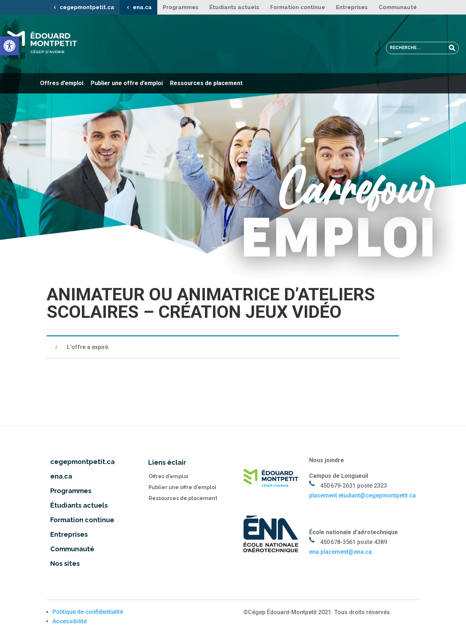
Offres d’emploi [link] (61, 83)
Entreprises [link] (352, 7)
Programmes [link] (180, 7)
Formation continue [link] (297, 7)
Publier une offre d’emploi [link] (127, 83)
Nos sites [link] (65, 563)
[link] (9, 45)
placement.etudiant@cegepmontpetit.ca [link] (362, 495)
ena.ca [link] (142, 7)
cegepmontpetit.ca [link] (87, 7)
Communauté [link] (398, 7)
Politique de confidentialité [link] (87, 611)
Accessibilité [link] (69, 621)
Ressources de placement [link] (206, 83)
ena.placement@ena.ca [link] (340, 551)
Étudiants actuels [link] (234, 7)
